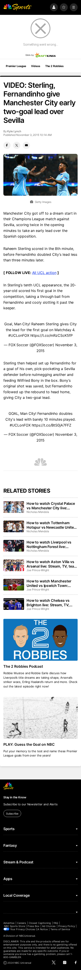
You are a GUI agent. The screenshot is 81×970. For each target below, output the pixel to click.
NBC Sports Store (14, 926)
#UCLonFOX (18, 335)
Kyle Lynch (14, 131)
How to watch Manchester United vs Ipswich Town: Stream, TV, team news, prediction (49, 583)
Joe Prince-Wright (38, 570)
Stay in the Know (14, 797)
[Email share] (26, 145)
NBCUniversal (27, 935)
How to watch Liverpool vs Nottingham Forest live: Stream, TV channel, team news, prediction (49, 544)
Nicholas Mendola (38, 512)
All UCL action (44, 272)
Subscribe (12, 813)
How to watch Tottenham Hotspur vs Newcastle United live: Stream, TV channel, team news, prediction (51, 525)
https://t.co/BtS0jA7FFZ (51, 425)
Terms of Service (60, 929)
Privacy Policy (66, 926)
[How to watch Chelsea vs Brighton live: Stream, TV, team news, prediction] (13, 604)
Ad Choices (49, 926)
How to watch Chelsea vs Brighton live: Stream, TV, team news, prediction (48, 602)
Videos (35, 66)
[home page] (17, 7)
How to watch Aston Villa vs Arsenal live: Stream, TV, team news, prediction (52, 563)
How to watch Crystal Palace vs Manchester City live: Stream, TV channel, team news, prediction (51, 505)
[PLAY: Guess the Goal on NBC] (40, 718)
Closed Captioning (40, 923)
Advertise (9, 923)
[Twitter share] (16, 145)
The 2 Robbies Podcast (23, 666)
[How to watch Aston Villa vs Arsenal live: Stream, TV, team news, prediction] (13, 565)
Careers (21, 923)
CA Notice (42, 929)
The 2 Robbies (54, 66)
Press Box (33, 926)
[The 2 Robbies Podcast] (40, 640)
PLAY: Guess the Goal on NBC (29, 744)
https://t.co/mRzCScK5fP (51, 335)
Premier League (16, 66)
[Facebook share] (7, 145)
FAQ (56, 923)
